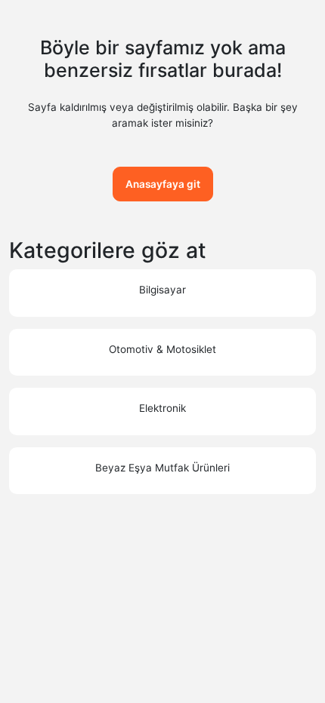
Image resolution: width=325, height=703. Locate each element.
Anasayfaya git (162, 184)
